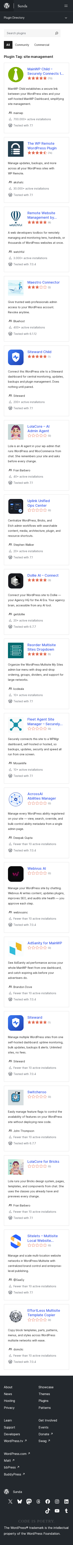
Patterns (45, 1408)
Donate (46, 1434)
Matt (9, 1460)
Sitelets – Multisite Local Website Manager (42, 1238)
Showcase (46, 1387)
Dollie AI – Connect (43, 575)
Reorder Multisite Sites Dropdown (41, 647)
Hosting (9, 1401)
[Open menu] (67, 6)
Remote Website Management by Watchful (41, 215)
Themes (44, 1394)
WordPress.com (17, 1454)
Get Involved (48, 1420)
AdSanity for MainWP (44, 943)
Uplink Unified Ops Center (38, 503)
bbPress (12, 1467)
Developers (12, 1434)
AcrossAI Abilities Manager (41, 796)
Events (43, 1427)
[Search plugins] (57, 33)
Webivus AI (36, 868)
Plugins (43, 1401)
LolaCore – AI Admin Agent (38, 428)
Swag (44, 1441)
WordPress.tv (15, 1441)
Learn (8, 1420)
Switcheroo (36, 1092)
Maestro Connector (43, 282)
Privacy (9, 1408)
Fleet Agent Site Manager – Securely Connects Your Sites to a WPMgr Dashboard (44, 721)
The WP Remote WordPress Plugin (42, 145)
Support (9, 1427)
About (8, 1387)
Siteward (34, 1017)
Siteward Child (39, 352)
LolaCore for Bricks (43, 1161)
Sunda (17, 1492)
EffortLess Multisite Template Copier (43, 1312)
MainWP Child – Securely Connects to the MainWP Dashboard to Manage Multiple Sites (45, 71)
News (8, 1394)
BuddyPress (14, 1474)
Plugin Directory (14, 17)
